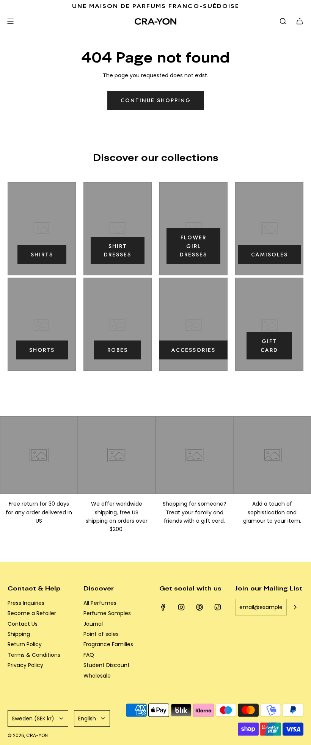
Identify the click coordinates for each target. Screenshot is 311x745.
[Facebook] (163, 607)
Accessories (193, 350)
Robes (117, 350)
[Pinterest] (199, 607)
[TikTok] (217, 607)
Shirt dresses (117, 250)
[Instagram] (181, 607)
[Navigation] (10, 21)
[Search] (283, 21)
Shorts (42, 350)
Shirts (42, 254)
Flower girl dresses (193, 246)
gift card (269, 345)
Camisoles (269, 254)
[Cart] (299, 21)
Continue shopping (156, 100)
